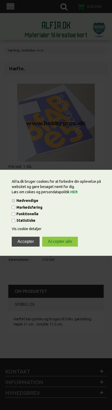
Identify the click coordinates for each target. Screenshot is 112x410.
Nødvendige (27, 201)
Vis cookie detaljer (26, 229)
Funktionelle (27, 214)
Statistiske (25, 221)
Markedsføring (29, 207)
